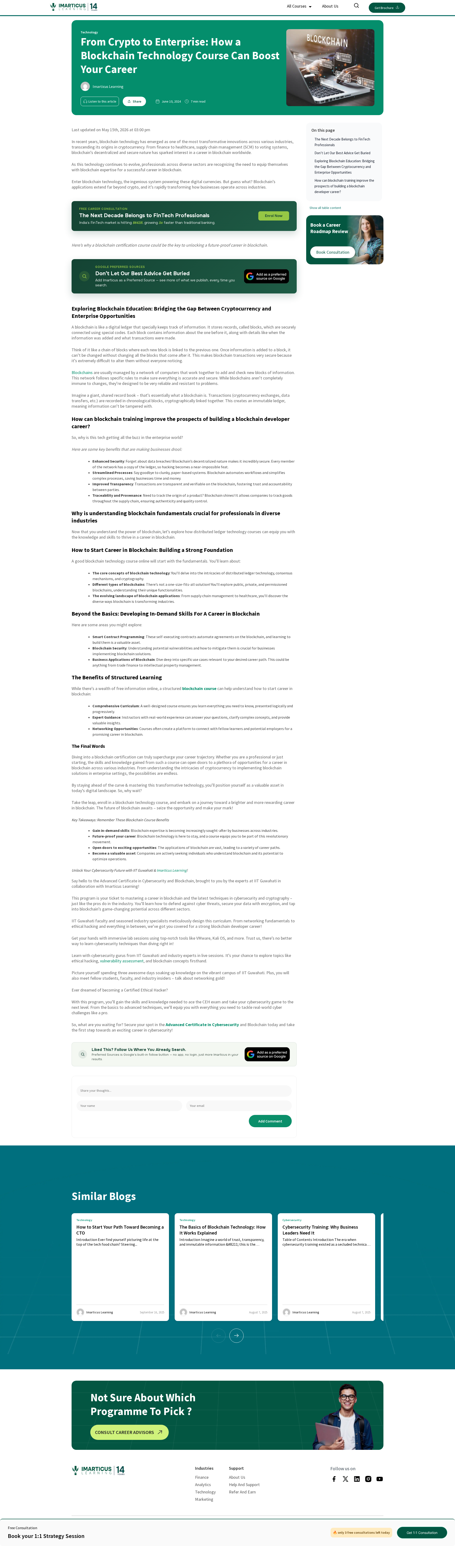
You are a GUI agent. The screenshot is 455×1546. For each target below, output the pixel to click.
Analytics (203, 1484)
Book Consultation (332, 252)
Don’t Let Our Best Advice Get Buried (342, 153)
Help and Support (244, 1484)
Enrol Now (273, 215)
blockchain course (199, 688)
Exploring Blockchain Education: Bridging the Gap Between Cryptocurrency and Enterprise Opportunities (344, 167)
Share (137, 101)
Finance (202, 1477)
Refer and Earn (242, 1492)
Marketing (204, 1499)
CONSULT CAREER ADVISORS (124, 1432)
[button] (236, 1336)
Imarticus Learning (108, 86)
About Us (330, 6)
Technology (205, 1492)
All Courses (297, 6)
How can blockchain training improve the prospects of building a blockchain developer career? (344, 186)
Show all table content (325, 208)
